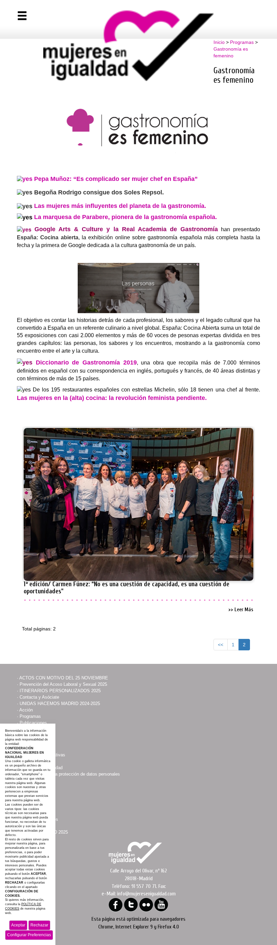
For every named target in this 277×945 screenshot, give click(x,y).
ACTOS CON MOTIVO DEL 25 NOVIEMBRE (63, 677)
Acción (26, 709)
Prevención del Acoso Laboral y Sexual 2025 (63, 684)
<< (220, 644)
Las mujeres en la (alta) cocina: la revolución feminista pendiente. (112, 398)
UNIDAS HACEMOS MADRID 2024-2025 (60, 703)
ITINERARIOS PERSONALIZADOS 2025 (60, 690)
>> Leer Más (240, 610)
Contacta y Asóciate (39, 697)
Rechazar (39, 925)
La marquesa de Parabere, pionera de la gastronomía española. (125, 217)
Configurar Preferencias (29, 935)
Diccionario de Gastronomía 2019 (86, 362)
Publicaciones (33, 722)
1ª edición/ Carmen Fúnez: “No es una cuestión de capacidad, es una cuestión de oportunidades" (126, 587)
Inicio (219, 42)
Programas (242, 42)
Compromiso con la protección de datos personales (70, 774)
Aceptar (18, 925)
